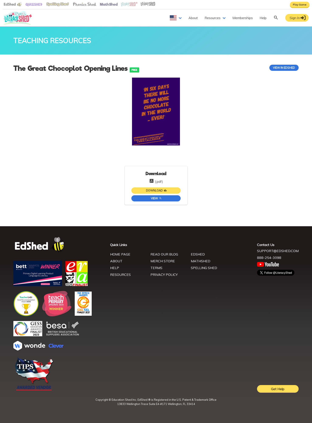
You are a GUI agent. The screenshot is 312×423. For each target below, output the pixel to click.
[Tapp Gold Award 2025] (26, 315)
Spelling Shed (204, 268)
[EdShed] (59, 244)
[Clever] (56, 346)
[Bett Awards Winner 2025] (37, 285)
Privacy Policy (164, 274)
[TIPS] (34, 390)
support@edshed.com (278, 251)
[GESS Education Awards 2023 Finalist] (27, 335)
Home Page (120, 254)
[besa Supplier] (63, 335)
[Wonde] (29, 349)
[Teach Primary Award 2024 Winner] (56, 315)
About (193, 18)
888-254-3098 (269, 257)
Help (263, 18)
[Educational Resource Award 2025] (76, 285)
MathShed (200, 261)
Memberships (242, 18)
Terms (156, 268)
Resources (213, 18)
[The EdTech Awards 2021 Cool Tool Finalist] (83, 314)
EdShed (198, 254)
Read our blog (164, 254)
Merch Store (162, 261)
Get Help (277, 389)
